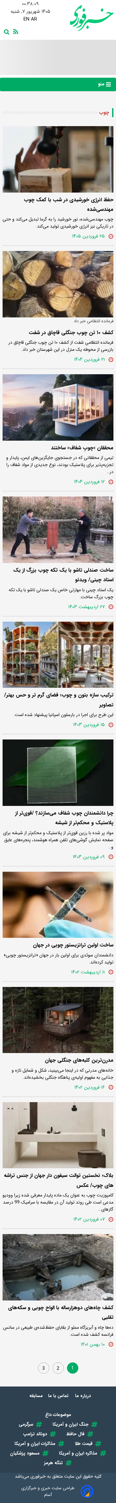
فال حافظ (75, 1434)
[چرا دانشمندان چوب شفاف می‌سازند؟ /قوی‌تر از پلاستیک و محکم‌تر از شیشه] (58, 772)
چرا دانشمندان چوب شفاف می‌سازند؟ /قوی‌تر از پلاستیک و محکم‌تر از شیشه (64, 818)
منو (102, 84)
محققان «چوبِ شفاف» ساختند (82, 448)
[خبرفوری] (85, 18)
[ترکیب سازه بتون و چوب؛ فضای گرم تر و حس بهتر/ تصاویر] (58, 655)
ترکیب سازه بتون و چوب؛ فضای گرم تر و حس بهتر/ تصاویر (58, 700)
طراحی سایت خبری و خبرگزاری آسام (47, 1491)
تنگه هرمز (53, 1462)
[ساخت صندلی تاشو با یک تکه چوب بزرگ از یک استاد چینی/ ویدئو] (58, 530)
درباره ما (83, 1395)
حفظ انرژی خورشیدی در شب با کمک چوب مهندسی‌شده (68, 204)
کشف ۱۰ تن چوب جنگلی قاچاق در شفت (71, 333)
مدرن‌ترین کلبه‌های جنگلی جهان (79, 1060)
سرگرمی (26, 1424)
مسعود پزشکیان (25, 1453)
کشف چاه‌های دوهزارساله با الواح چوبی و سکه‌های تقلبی (60, 1312)
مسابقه (36, 1395)
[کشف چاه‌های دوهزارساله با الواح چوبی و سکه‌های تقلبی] (58, 1267)
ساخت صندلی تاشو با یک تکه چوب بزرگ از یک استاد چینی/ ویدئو (63, 575)
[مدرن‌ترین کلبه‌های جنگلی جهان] (58, 1020)
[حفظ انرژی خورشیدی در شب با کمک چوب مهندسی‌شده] (58, 159)
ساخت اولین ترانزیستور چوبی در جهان (73, 945)
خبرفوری (38, 1476)
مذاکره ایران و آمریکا (78, 1453)
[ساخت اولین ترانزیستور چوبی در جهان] (58, 905)
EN (26, 19)
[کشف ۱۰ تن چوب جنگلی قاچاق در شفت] (58, 284)
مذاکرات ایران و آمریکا (35, 1443)
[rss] (14, 31)
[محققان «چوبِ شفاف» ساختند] (58, 407)
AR (34, 19)
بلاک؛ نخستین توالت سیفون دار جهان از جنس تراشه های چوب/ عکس (58, 1180)
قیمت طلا (83, 1443)
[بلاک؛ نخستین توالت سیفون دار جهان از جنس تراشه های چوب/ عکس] (58, 1135)
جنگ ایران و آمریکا (71, 1424)
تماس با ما (59, 1395)
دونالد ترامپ (35, 1434)
